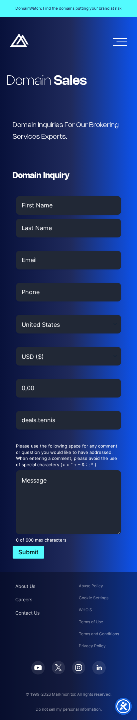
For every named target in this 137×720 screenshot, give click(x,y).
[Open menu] (120, 42)
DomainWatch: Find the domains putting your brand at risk (68, 8)
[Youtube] (38, 672)
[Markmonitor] (19, 45)
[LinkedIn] (99, 672)
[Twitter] (58, 672)
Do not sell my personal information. (69, 709)
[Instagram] (78, 672)
